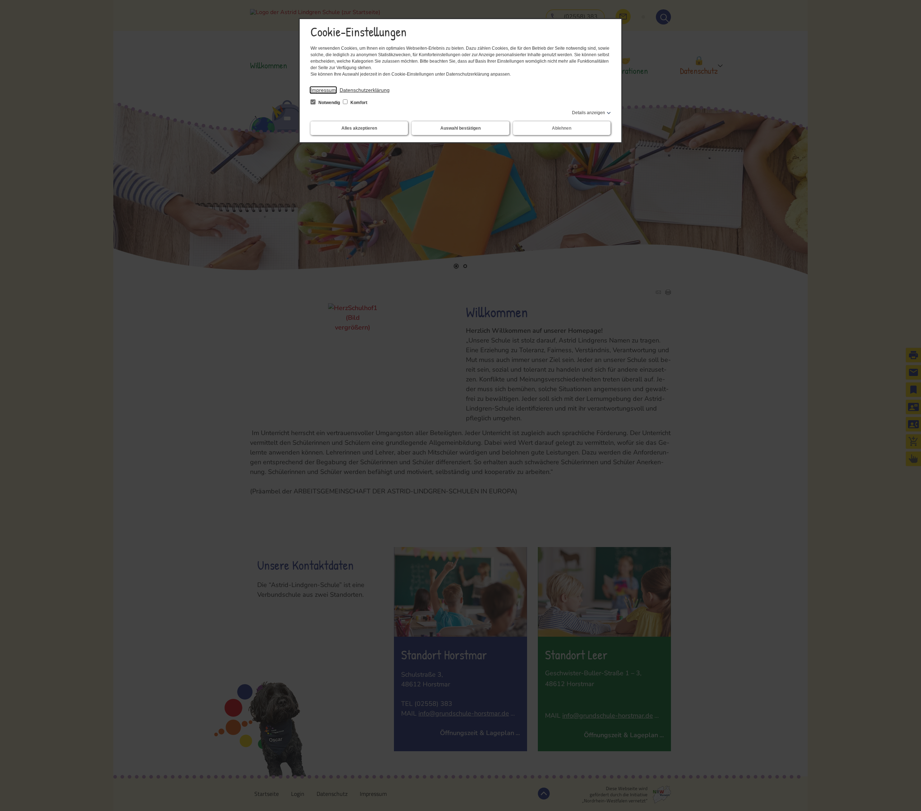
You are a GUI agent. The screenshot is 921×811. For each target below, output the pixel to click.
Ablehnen (561, 128)
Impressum (323, 90)
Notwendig (329, 102)
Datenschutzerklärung (365, 90)
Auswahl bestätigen (460, 128)
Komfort (358, 102)
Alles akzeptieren (359, 128)
